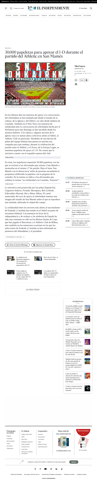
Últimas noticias (14, 1)
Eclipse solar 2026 (27, 434)
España (15, 15)
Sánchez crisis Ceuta (53, 1)
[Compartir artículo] (76, 80)
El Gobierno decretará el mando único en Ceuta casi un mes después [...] (80, 184)
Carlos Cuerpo (43, 1)
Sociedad (52, 15)
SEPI (23, 437)
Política (8, 48)
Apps (39, 442)
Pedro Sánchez (26, 444)
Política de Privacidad (16, 474)
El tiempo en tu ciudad (19, 8)
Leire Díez (24, 449)
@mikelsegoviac (79, 68)
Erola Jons (72, 1)
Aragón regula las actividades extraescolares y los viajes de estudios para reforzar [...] (81, 194)
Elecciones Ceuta (64, 1)
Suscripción (41, 437)
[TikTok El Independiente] (62, 469)
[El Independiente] (48, 8)
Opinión (8, 15)
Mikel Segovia (80, 66)
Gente (60, 15)
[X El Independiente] (35, 469)
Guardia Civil (25, 446)
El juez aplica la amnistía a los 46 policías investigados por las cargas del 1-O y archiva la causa (23, 275)
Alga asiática (87, 1)
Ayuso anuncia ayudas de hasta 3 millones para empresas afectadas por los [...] (80, 213)
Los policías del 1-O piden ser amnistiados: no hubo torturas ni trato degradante (51, 274)
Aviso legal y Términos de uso (31, 474)
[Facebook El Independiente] (40, 469)
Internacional (34, 15)
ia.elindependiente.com (63, 450)
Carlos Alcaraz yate (33, 1)
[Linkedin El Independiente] (56, 469)
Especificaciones (42, 446)
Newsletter (41, 439)
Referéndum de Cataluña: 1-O (15, 237)
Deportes (67, 15)
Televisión (87, 15)
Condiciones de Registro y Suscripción (52, 474)
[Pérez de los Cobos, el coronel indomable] (38, 261)
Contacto (40, 434)
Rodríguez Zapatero (27, 442)
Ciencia (44, 15)
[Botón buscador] (91, 8)
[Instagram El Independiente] (51, 469)
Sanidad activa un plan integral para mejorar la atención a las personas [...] (80, 204)
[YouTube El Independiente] (45, 469)
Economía (23, 15)
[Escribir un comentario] (76, 84)
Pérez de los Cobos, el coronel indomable (51, 258)
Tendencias (77, 15)
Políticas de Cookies (69, 474)
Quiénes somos (42, 444)
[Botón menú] (6, 8)
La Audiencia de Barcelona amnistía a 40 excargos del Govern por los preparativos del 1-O (23, 261)
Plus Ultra (24, 439)
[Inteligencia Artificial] (63, 447)
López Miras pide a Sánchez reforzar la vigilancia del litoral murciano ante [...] (81, 223)
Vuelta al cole (79, 1)
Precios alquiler (23, 1)
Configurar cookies (81, 474)
